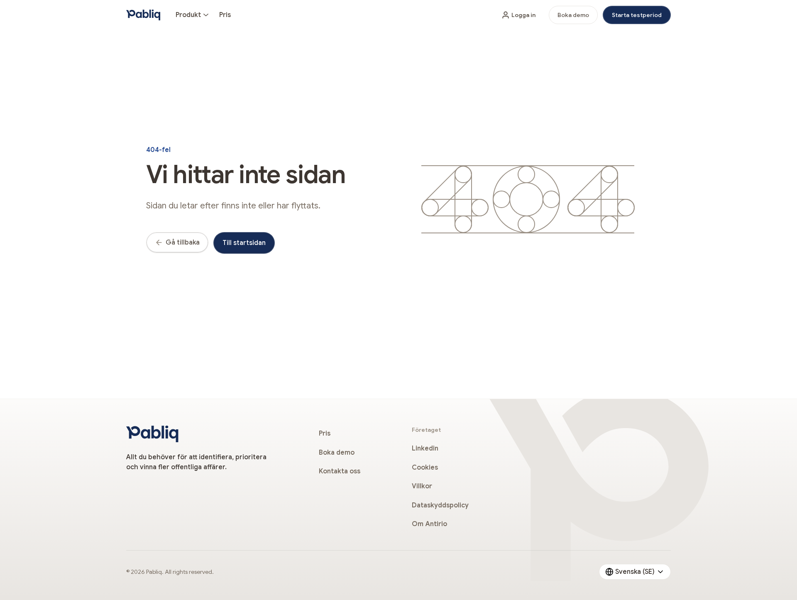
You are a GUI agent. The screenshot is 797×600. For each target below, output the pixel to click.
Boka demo (573, 15)
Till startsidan (244, 243)
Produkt (188, 15)
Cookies (425, 467)
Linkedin (425, 448)
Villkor (422, 486)
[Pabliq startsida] (143, 15)
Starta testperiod (637, 15)
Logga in (523, 15)
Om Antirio (429, 524)
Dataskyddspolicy (440, 505)
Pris (225, 15)
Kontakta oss (339, 471)
